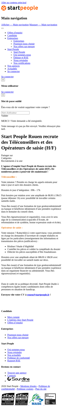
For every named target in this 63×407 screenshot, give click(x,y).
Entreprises (12, 38)
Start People (13, 49)
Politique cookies (25, 389)
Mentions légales (28, 386)
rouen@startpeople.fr (38, 294)
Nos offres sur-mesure (24, 46)
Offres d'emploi (14, 32)
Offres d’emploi (15, 322)
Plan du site (40, 389)
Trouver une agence (16, 372)
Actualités (12, 68)
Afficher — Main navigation (15, 24)
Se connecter (13, 71)
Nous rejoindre (20, 60)
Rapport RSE (13, 360)
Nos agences (13, 66)
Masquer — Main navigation (43, 24)
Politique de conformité (18, 358)
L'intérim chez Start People (20, 320)
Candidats (12, 35)
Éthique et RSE (20, 57)
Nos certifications (21, 63)
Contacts (11, 375)
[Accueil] (19, 11)
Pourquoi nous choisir (24, 43)
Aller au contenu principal (13, 2)
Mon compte (13, 317)
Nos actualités (14, 355)
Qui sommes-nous (22, 55)
